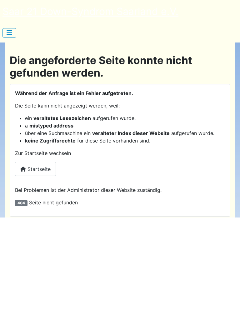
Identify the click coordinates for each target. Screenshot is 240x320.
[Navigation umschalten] (9, 33)
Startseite (38, 169)
